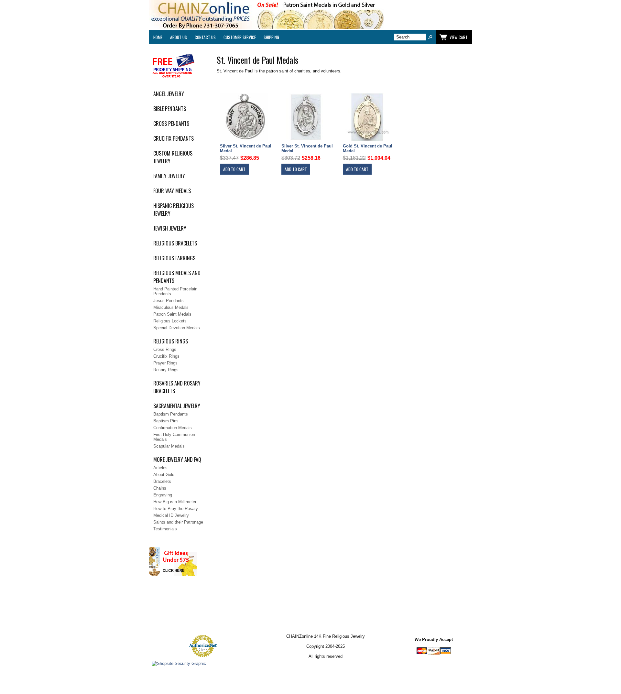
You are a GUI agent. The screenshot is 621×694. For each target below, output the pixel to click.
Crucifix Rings (166, 356)
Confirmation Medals (172, 427)
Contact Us (205, 37)
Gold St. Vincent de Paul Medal (367, 148)
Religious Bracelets (175, 243)
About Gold (163, 474)
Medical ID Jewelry (171, 515)
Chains (159, 488)
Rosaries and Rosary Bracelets (177, 387)
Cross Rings (164, 349)
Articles (160, 467)
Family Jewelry (169, 176)
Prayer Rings (165, 363)
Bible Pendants (169, 109)
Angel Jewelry (168, 94)
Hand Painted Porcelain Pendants (175, 291)
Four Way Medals (172, 191)
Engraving (162, 495)
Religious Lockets (170, 321)
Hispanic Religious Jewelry (173, 209)
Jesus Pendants (168, 300)
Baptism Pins (166, 420)
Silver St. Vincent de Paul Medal (245, 148)
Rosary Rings (166, 369)
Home (157, 37)
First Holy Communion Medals (174, 437)
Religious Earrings (174, 258)
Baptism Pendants (170, 414)
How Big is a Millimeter (174, 501)
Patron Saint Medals (172, 314)
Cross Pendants (171, 123)
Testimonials (165, 528)
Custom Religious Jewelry (172, 157)
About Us (178, 37)
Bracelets (162, 481)
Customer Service (239, 37)
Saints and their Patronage (178, 522)
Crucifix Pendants (173, 138)
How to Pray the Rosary (175, 508)
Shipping (271, 37)
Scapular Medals (169, 446)
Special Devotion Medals (176, 327)
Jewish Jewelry (169, 228)
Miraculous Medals (171, 307)
